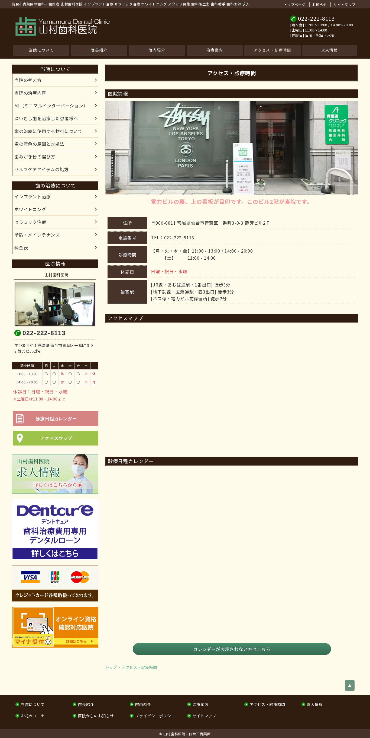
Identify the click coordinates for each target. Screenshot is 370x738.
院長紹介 (99, 50)
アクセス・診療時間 (272, 50)
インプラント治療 (32, 196)
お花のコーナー (35, 716)
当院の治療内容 (30, 93)
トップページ (295, 4)
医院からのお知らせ (96, 716)
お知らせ (319, 4)
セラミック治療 (30, 222)
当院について (41, 50)
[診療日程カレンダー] (56, 426)
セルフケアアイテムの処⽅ (41, 169)
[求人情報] (55, 474)
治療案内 (214, 50)
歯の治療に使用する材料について (48, 131)
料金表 (21, 247)
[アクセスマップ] (56, 445)
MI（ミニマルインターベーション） (51, 105)
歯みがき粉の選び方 (34, 156)
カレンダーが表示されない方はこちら (232, 649)
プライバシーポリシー (155, 716)
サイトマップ (344, 4)
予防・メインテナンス (37, 234)
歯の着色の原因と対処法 (39, 144)
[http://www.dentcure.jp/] (55, 529)
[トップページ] (115, 26)
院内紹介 (157, 50)
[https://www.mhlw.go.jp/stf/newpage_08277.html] (55, 627)
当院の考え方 (28, 80)
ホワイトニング (30, 209)
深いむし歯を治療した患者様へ (46, 118)
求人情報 (329, 50)
